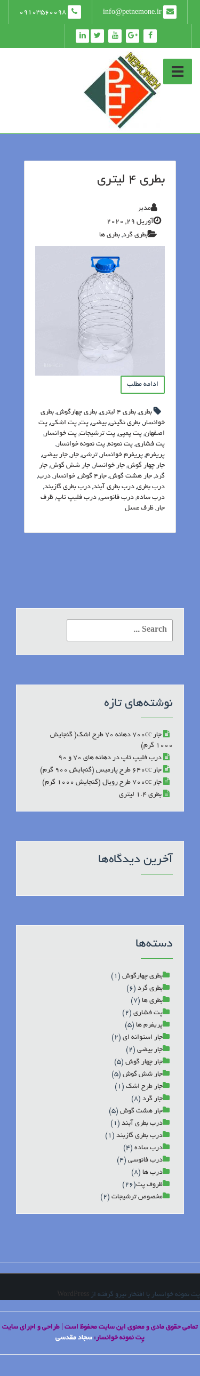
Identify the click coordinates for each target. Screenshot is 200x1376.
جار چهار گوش (146, 466)
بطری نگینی (124, 423)
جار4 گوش (92, 476)
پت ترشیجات (97, 434)
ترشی (90, 455)
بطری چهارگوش (77, 412)
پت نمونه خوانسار (81, 444)
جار (74, 455)
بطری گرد (135, 235)
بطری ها (109, 235)
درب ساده (151, 498)
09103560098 (43, 13)
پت (84, 423)
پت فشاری (150, 444)
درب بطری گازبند (67, 487)
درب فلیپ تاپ (76, 498)
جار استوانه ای (143, 1037)
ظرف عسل (139, 508)
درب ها (152, 1172)
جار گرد (152, 1099)
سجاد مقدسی (73, 1338)
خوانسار (64, 476)
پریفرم (155, 455)
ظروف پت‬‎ (149, 1185)
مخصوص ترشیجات (137, 1197)
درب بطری (151, 487)
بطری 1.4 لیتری (140, 795)
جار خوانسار (109, 466)
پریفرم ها (149, 1025)
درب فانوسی (116, 498)
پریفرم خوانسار (121, 455)
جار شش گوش (70, 466)
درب (44, 476)
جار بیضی (55, 455)
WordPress (73, 1295)
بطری (145, 412)
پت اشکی (63, 423)
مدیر (144, 208)
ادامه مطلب (142, 384)
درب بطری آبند (113, 487)
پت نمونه (120, 444)
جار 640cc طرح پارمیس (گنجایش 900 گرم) (101, 770)
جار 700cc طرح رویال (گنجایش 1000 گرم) (102, 782)
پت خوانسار (60, 434)
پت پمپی (130, 434)
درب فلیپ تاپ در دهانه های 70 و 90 (110, 758)
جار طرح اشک (144, 1087)
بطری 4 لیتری (131, 180)
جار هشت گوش (130, 476)
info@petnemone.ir (133, 13)
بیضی (99, 423)
